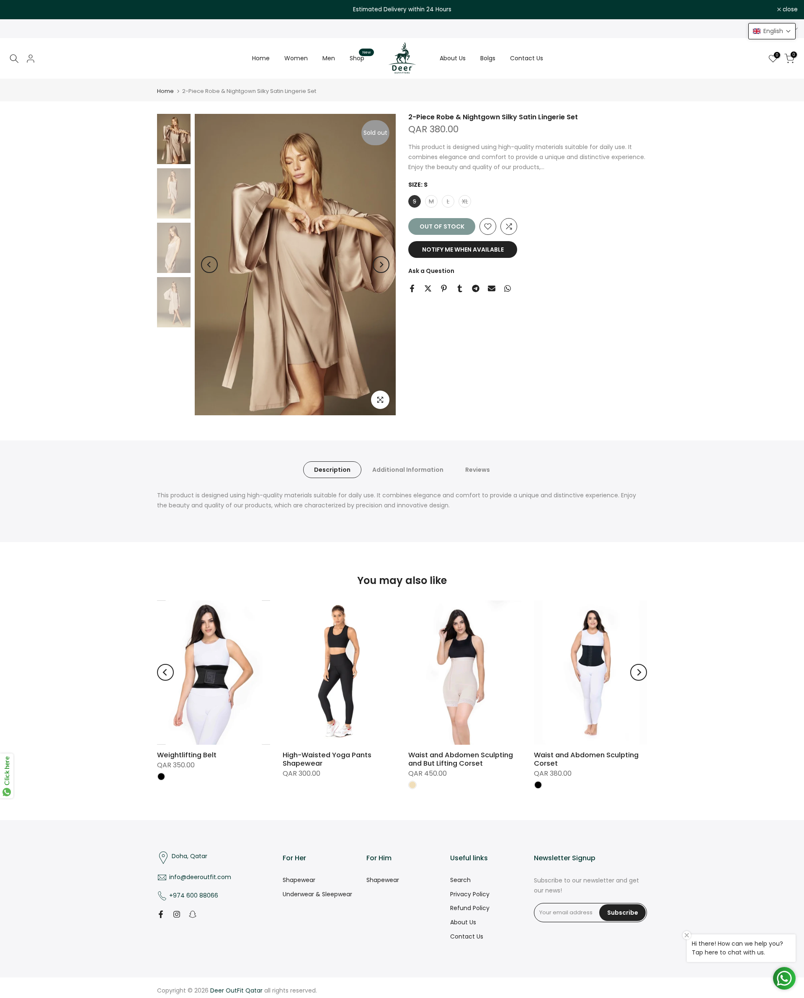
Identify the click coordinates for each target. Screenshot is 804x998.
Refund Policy (470, 908)
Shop (360, 57)
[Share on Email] (491, 288)
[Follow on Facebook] (161, 914)
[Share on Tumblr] (460, 288)
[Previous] (209, 264)
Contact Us (526, 58)
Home (261, 58)
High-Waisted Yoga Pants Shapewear (327, 759)
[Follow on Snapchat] (192, 914)
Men (328, 58)
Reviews (477, 470)
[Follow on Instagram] (176, 914)
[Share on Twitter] (428, 288)
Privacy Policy (470, 894)
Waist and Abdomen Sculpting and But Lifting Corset (460, 759)
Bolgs (487, 58)
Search (460, 880)
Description (332, 470)
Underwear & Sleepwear (317, 894)
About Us (453, 58)
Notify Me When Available (463, 249)
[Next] (381, 264)
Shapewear (299, 880)
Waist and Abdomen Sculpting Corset (586, 759)
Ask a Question (431, 271)
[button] (772, 31)
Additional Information (407, 470)
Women (296, 58)
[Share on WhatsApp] (507, 288)
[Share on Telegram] (475, 288)
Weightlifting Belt (186, 755)
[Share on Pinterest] (444, 288)
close (18, 10)
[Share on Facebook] (412, 288)
